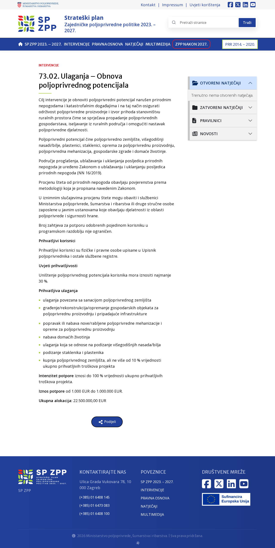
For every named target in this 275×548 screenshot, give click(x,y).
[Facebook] (230, 5)
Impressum (172, 4)
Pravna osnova (107, 44)
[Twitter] (238, 5)
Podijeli (109, 421)
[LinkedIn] (245, 5)
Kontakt (148, 4)
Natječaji (134, 44)
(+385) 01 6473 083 (94, 505)
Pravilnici (211, 120)
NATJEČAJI (149, 506)
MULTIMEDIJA (152, 514)
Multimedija (157, 44)
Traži (247, 22)
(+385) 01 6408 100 (94, 513)
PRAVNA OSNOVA (155, 498)
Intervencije (77, 44)
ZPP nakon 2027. (191, 44)
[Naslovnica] (20, 44)
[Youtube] (253, 5)
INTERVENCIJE (152, 490)
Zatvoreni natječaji (221, 107)
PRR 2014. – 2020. (240, 44)
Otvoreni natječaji (220, 83)
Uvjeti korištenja (204, 4)
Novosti (209, 133)
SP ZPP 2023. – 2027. (43, 44)
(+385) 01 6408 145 (94, 497)
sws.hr (137, 542)
